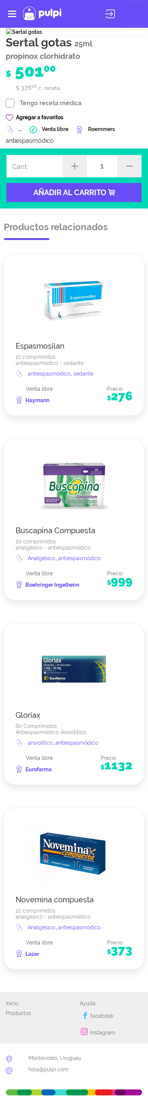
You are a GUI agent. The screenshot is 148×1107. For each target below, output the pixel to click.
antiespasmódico (50, 374)
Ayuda (88, 1003)
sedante (83, 374)
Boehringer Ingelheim (52, 585)
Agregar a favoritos (39, 117)
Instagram (102, 1033)
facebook (101, 1016)
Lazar (32, 954)
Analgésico (42, 558)
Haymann (37, 400)
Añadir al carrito (70, 192)
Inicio (12, 1003)
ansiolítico (41, 743)
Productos (18, 1013)
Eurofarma (38, 769)
